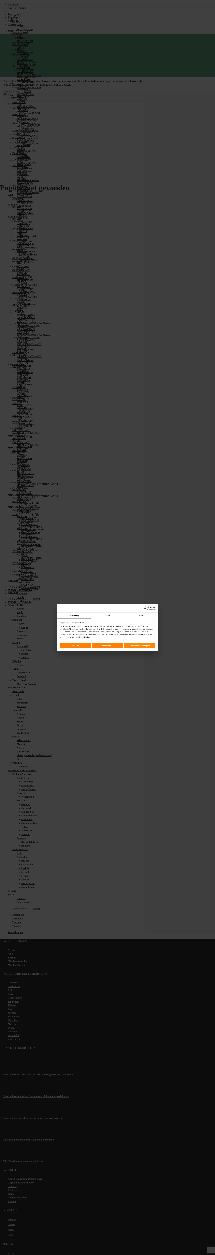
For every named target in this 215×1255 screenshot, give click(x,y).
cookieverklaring (83, 637)
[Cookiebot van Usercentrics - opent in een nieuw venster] (145, 608)
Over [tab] (141, 615)
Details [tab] (107, 615)
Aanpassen (106, 646)
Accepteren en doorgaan (140, 646)
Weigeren (75, 646)
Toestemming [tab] (74, 615)
